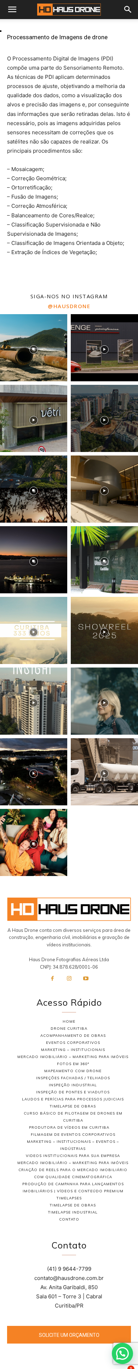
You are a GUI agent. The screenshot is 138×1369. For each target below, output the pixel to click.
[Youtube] (86, 979)
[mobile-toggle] (12, 9)
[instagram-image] (33, 347)
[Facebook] (52, 979)
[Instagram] (69, 979)
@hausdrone (69, 306)
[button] (128, 9)
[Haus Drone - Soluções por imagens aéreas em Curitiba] (69, 909)
